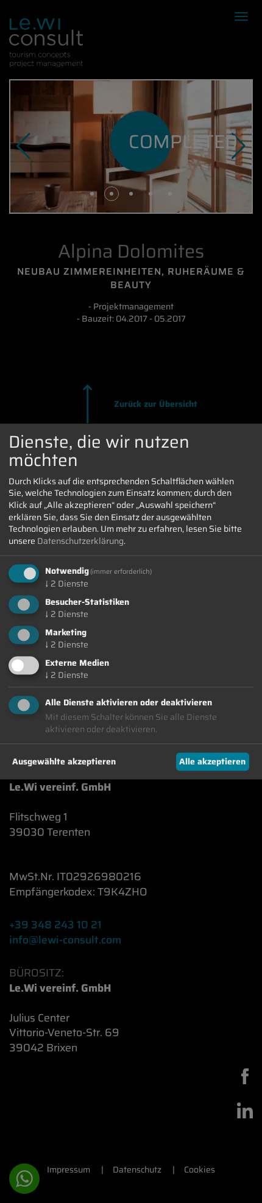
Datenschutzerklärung (80, 540)
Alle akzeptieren (212, 761)
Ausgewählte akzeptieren (64, 761)
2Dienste (66, 583)
